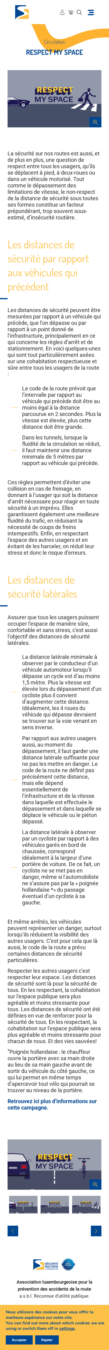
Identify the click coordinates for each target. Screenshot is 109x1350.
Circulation (54, 41)
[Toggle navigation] (91, 12)
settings (67, 1328)
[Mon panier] (70, 12)
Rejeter (47, 1340)
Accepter (19, 1340)
